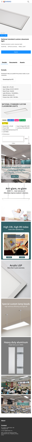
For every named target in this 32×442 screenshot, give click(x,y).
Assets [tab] (22, 62)
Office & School (12, 46)
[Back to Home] (7, 1)
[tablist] (16, 62)
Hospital (3, 46)
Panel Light (22, 46)
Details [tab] (4, 62)
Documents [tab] (13, 62)
